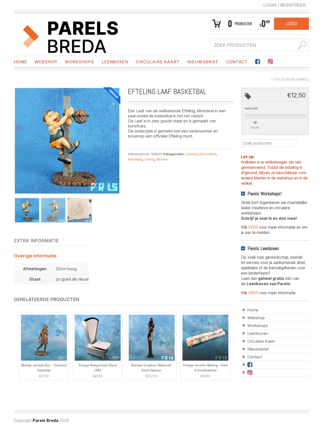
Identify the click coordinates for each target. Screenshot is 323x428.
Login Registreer (284, 5)
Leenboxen (115, 61)
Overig (149, 159)
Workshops (79, 61)
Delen (255, 127)
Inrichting (135, 159)
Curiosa (191, 154)
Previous (19, 127)
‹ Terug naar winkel (290, 79)
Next (113, 127)
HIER (253, 227)
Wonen (162, 159)
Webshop (46, 61)
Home (20, 61)
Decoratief (208, 154)
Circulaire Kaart (158, 61)
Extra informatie (36, 240)
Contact (237, 61)
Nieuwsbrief (203, 61)
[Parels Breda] (70, 36)
